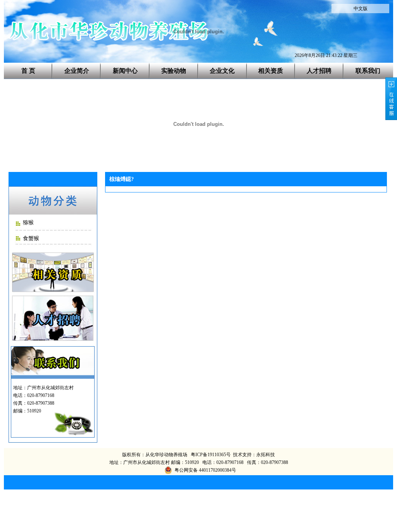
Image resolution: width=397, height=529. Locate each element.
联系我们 (368, 70)
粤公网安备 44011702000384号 (205, 470)
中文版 (361, 8)
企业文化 (222, 70)
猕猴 (28, 222)
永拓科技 (265, 454)
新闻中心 (125, 70)
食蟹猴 (31, 238)
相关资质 (270, 70)
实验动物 (173, 70)
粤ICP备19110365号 (211, 454)
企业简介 (76, 70)
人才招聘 (319, 70)
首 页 (28, 70)
